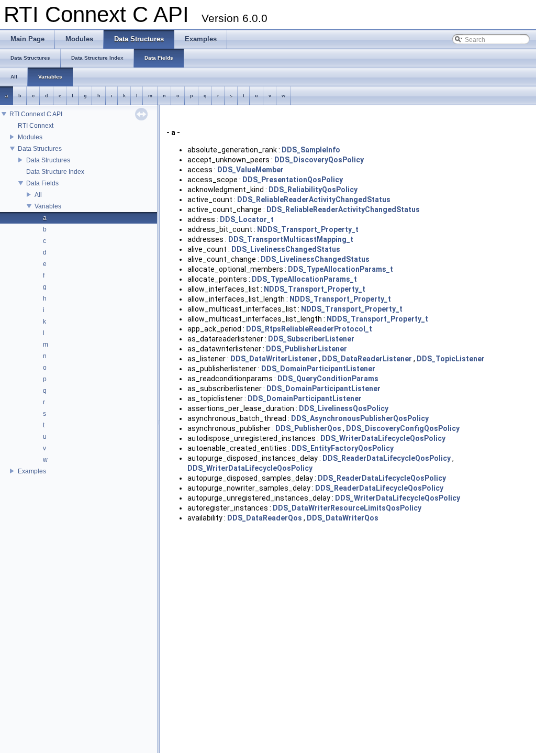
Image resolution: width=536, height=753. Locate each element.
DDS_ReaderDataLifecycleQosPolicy (386, 458)
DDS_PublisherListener (306, 349)
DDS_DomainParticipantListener (318, 368)
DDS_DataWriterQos (342, 518)
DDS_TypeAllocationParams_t (340, 269)
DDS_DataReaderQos (264, 518)
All (38, 194)
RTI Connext (35, 125)
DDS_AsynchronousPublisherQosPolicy (360, 418)
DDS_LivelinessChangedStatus (285, 249)
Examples (32, 471)
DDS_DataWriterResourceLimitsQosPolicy (347, 508)
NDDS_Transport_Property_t (308, 229)
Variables (48, 206)
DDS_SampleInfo (311, 150)
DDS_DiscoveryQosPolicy (319, 160)
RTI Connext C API (35, 114)
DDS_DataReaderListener (367, 359)
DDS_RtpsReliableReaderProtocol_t (309, 329)
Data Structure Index (55, 171)
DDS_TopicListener (451, 359)
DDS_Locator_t (247, 219)
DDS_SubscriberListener (311, 339)
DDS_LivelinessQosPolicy (343, 408)
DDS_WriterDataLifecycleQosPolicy (382, 438)
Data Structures (40, 148)
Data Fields (42, 183)
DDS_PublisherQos (308, 428)
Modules (30, 137)
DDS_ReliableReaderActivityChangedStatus (313, 199)
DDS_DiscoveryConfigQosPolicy (403, 428)
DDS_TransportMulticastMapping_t (290, 239)
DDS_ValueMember (250, 169)
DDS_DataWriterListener (273, 359)
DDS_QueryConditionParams (327, 378)
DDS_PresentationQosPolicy (292, 179)
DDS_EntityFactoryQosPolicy (343, 448)
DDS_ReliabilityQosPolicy (313, 189)
